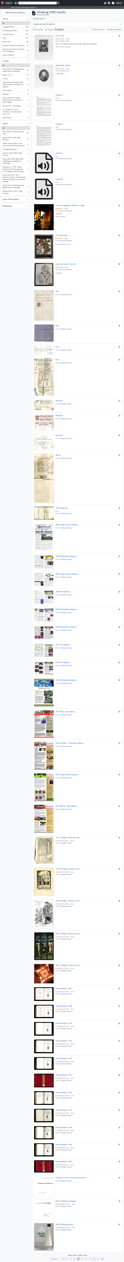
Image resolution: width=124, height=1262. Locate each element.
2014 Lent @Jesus (63, 662)
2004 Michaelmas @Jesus (66, 556)
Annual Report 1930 (64, 1144)
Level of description (11, 199)
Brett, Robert (15, 118)
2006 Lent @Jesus (63, 592)
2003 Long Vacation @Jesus (67, 525)
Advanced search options (44, 24)
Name (5, 123)
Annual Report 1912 (64, 1023)
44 (67, 1259)
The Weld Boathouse (15, 149)
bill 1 (57, 360)
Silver (15, 38)
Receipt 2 (59, 415)
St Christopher (62, 235)
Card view (50, 29)
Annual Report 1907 (64, 988)
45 (71, 1259)
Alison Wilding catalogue (66, 1201)
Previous (54, 1259)
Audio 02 (59, 179)
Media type (7, 206)
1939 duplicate (62, 508)
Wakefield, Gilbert (63, 65)
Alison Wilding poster (64, 1224)
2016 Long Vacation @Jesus (67, 774)
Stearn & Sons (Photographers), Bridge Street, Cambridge (15, 70)
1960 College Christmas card (67, 901)
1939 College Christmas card (67, 869)
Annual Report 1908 (64, 1006)
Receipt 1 (59, 401)
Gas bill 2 (59, 435)
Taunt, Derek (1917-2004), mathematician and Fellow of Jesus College (15, 100)
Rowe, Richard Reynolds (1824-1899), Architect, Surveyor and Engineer (15, 84)
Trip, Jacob (60, 36)
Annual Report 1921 (64, 1075)
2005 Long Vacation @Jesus (67, 574)
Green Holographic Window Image (70, 205)
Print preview (39, 29)
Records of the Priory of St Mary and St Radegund (15, 50)
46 (74, 1259)
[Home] (3, 3)
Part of (5, 19)
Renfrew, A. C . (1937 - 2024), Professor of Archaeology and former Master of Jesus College (15, 169)
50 (90, 1259)
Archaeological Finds (15, 31)
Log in (119, 3)
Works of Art (15, 42)
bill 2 (57, 347)
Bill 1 (58, 291)
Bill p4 (58, 455)
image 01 (59, 95)
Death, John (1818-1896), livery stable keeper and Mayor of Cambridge (15, 161)
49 (86, 1259)
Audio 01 (59, 153)
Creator (6, 61)
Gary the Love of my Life (66, 264)
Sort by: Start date (98, 29)
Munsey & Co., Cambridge (15, 106)
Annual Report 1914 (64, 1041)
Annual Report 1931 (64, 1161)
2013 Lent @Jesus (63, 645)
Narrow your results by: (15, 12)
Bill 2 (58, 326)
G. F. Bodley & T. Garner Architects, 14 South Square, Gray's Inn (15, 112)
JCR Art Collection (15, 55)
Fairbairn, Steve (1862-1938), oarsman (15, 154)
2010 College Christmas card (67, 965)
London (15, 79)
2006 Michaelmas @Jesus (66, 609)
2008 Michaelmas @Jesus (66, 627)
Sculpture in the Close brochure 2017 (71, 1178)
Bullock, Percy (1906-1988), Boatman (15, 139)
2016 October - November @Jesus (70, 743)
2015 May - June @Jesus (65, 712)
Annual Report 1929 (64, 1127)
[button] (105, 3)
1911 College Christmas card (67, 837)
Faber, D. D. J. (15, 75)
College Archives (15, 27)
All (3, 23)
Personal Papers (15, 34)
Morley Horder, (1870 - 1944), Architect (15, 192)
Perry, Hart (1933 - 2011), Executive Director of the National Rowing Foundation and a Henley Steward (15, 178)
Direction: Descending (114, 29)
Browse (8, 3)
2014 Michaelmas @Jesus (66, 680)
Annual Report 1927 (64, 1110)
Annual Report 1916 (64, 1058)
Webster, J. (15, 94)
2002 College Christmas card (67, 934)
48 (82, 1259)
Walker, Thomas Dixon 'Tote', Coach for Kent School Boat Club (15, 144)
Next (102, 1259)
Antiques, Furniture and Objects (15, 45)
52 (97, 1259)
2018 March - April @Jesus (66, 806)
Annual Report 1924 (64, 1092)
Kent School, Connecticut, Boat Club (15, 133)
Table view (60, 29)
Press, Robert (15, 90)
